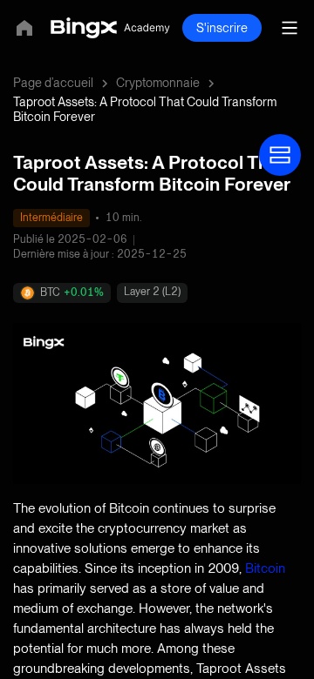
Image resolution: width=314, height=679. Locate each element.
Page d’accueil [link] (53, 83)
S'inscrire (222, 28)
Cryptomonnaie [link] (158, 83)
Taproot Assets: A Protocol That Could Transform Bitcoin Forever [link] (144, 109)
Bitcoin (265, 568)
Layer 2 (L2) (152, 292)
